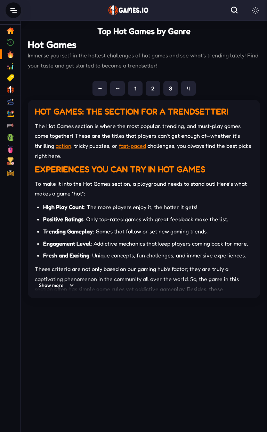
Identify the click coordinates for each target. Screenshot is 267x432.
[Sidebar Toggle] (13, 10)
